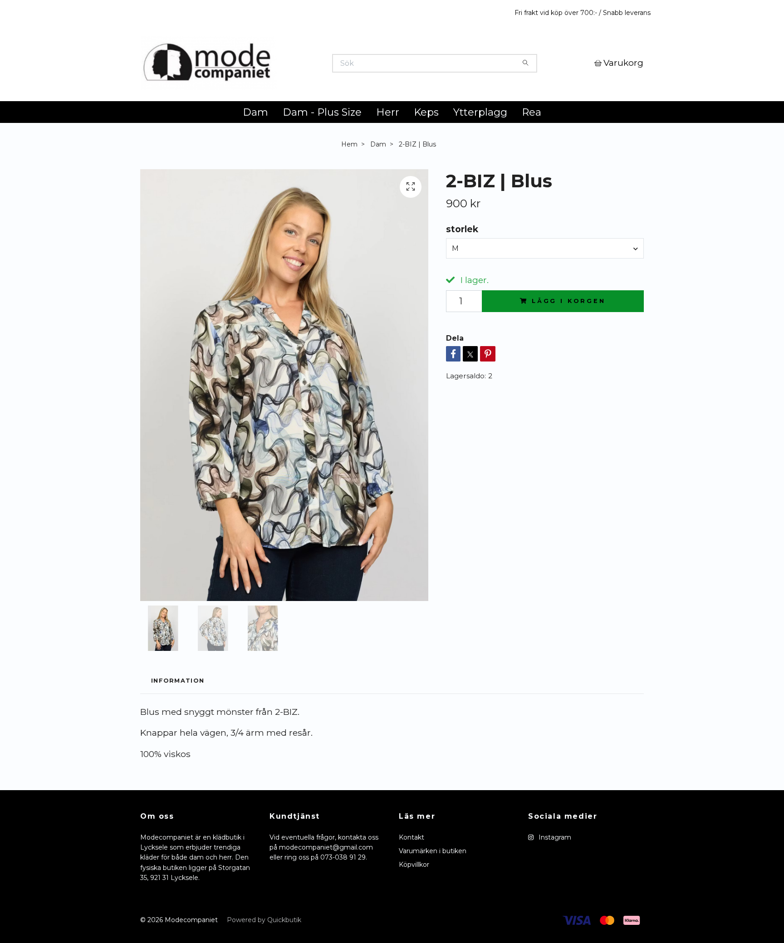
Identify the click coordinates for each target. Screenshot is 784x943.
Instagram (554, 883)
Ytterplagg (480, 157)
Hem (349, 190)
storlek (462, 274)
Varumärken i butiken (432, 896)
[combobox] (545, 294)
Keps (426, 157)
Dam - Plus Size (322, 157)
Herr (387, 157)
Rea (531, 157)
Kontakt (411, 883)
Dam (255, 157)
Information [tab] (177, 726)
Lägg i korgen (569, 346)
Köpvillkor (414, 910)
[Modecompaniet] (266, 86)
